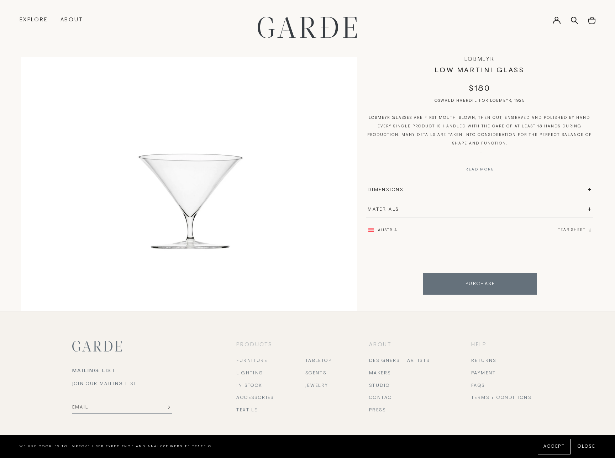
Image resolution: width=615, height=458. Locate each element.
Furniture (251, 361)
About (72, 19)
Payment (483, 373)
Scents (315, 373)
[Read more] (480, 171)
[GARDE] (307, 27)
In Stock (249, 386)
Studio (379, 386)
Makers (380, 373)
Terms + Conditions (501, 398)
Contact (382, 398)
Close (586, 446)
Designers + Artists (399, 361)
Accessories (255, 398)
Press (377, 410)
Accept (554, 446)
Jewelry (316, 386)
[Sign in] (557, 23)
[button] (591, 23)
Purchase (480, 284)
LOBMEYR (479, 59)
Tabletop (318, 361)
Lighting (249, 373)
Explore (34, 19)
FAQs (478, 386)
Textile (246, 410)
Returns (483, 361)
